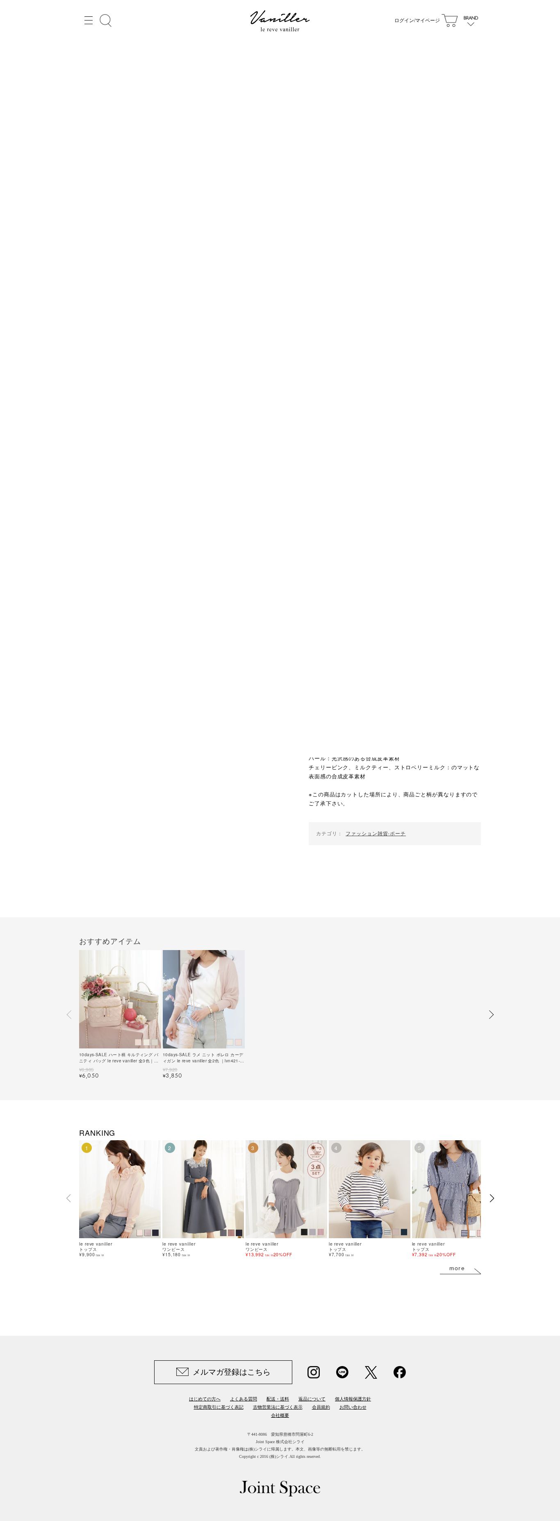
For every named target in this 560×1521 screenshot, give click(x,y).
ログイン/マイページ (417, 20)
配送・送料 (277, 1398)
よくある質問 (243, 1398)
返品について (312, 1398)
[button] (69, 1015)
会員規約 (321, 1407)
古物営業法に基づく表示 (278, 1407)
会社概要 (280, 1415)
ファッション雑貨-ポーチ (376, 833)
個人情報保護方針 (353, 1398)
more (457, 1268)
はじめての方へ (205, 1398)
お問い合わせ (353, 1407)
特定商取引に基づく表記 (219, 1407)
